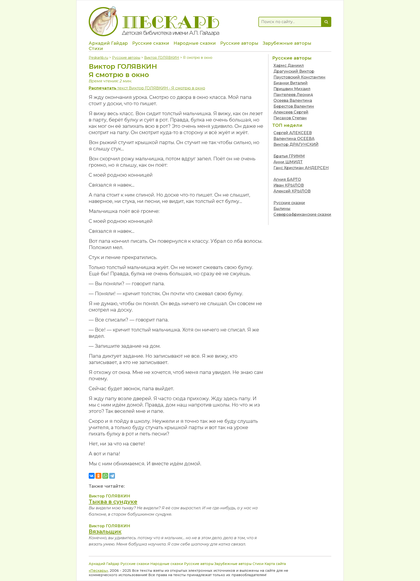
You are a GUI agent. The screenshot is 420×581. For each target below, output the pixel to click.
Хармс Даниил (288, 65)
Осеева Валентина (292, 100)
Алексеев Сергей (290, 112)
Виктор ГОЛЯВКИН (161, 57)
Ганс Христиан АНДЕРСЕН (301, 167)
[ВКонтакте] (92, 476)
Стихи (96, 48)
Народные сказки (195, 43)
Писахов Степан (290, 118)
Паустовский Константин (299, 77)
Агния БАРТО (287, 179)
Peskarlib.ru (98, 57)
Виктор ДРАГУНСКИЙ (295, 144)
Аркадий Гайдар (108, 43)
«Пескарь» (98, 570)
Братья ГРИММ (289, 156)
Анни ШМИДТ (288, 162)
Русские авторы (239, 43)
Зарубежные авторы (287, 43)
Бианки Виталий (290, 83)
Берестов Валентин (293, 106)
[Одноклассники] (98, 476)
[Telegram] (112, 476)
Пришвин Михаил (291, 89)
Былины (281, 208)
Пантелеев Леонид (293, 94)
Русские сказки (150, 43)
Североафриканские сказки (302, 214)
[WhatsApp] (105, 476)
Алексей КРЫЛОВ (292, 191)
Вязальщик (105, 531)
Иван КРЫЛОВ (288, 185)
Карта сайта (275, 564)
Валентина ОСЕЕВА (294, 138)
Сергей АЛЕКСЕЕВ (292, 132)
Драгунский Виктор (293, 71)
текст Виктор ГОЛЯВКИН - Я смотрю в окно (147, 88)
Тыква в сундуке (113, 501)
